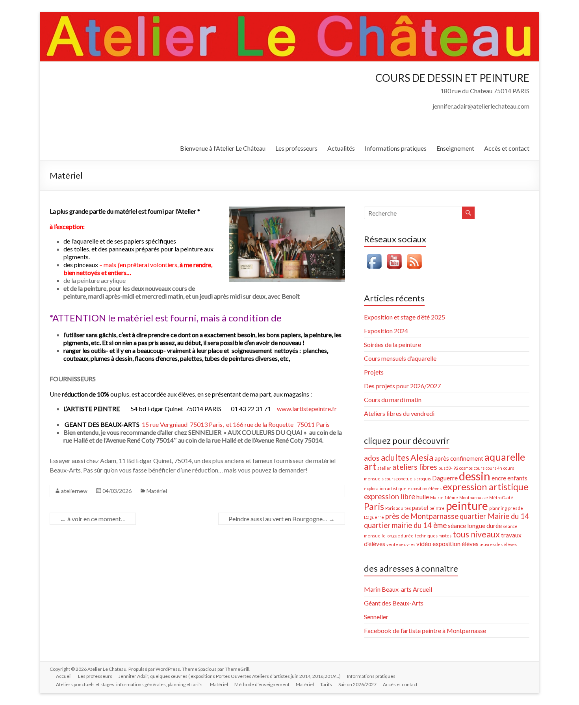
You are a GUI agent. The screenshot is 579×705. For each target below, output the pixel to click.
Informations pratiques (396, 148)
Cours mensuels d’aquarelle (400, 358)
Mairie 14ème (444, 497)
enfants (517, 478)
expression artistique (486, 486)
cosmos (466, 468)
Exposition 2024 (386, 330)
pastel (420, 507)
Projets (374, 372)
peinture (467, 505)
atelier (384, 468)
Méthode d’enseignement (262, 684)
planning (498, 508)
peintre (437, 508)
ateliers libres (414, 467)
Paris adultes (398, 508)
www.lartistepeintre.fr (307, 408)
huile (422, 496)
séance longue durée (475, 525)
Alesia (421, 457)
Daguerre (445, 478)
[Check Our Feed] (414, 255)
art (370, 466)
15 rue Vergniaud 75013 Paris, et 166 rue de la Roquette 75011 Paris (235, 424)
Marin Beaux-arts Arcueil (398, 589)
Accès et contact (506, 148)
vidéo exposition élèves (447, 543)
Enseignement (455, 148)
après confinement (458, 458)
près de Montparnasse (421, 516)
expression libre (389, 496)
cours (479, 468)
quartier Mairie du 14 (494, 516)
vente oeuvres (400, 544)
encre (499, 478)
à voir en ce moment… (93, 518)
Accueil (64, 676)
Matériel (157, 490)
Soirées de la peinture (392, 344)
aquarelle (504, 457)
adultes (395, 457)
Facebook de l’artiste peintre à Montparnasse (425, 630)
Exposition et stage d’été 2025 (404, 317)
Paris (374, 506)
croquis (424, 478)
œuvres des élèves (498, 544)
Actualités (341, 148)
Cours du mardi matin (392, 399)
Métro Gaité (501, 497)
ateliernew (74, 490)
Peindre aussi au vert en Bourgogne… (281, 518)
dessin (474, 476)
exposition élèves (425, 488)
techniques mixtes (433, 535)
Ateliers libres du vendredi (399, 413)
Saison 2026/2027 (357, 684)
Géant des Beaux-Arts (393, 603)
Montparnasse (473, 497)
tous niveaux (476, 534)
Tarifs (326, 684)
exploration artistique (385, 488)
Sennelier (376, 616)
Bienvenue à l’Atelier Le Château (222, 148)
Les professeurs (296, 148)
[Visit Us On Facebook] (374, 255)
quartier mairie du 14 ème (405, 525)
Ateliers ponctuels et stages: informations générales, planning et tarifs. (130, 684)
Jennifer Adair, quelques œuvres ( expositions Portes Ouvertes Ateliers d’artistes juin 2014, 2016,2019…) (230, 676)
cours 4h (494, 468)
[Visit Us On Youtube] (394, 255)
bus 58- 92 (448, 468)
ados (372, 458)
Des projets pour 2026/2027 (402, 385)
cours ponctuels (400, 478)
